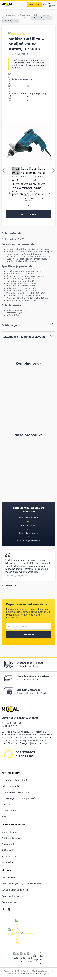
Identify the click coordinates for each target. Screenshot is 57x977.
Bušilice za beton (19, 18)
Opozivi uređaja (10, 810)
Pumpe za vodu (10, 902)
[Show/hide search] (44, 4)
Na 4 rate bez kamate (27, 679)
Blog (4, 816)
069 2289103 (25, 752)
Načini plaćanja (10, 832)
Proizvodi (34, 4)
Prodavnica (25, 15)
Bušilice (5, 18)
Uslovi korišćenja (10, 786)
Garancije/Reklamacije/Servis (31, 693)
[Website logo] (8, 4)
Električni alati (40, 15)
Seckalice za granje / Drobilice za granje (22, 884)
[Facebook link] (4, 909)
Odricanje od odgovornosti (15, 792)
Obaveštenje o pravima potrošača (19, 798)
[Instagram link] (9, 909)
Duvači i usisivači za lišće (15, 890)
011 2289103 (24, 756)
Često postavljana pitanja (15, 780)
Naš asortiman (9, 856)
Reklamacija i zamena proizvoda (23, 336)
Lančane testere (10, 877)
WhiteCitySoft (42, 973)
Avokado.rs (26, 973)
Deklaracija (9, 325)
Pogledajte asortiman (27, 666)
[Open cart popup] (49, 4)
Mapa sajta (7, 862)
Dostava (6, 804)
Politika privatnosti (11, 838)
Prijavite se (28, 634)
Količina (28, 200)
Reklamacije (8, 850)
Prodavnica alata (9, 15)
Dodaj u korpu (28, 214)
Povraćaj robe (9, 844)
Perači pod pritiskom (12, 896)
